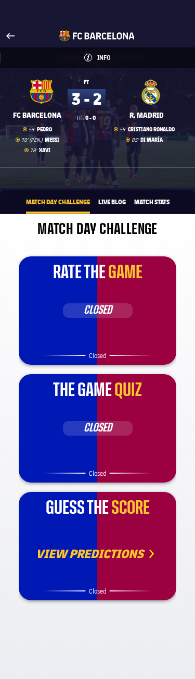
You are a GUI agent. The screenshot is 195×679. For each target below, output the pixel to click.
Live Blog (112, 201)
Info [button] (116, 57)
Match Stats (152, 201)
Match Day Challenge (58, 201)
